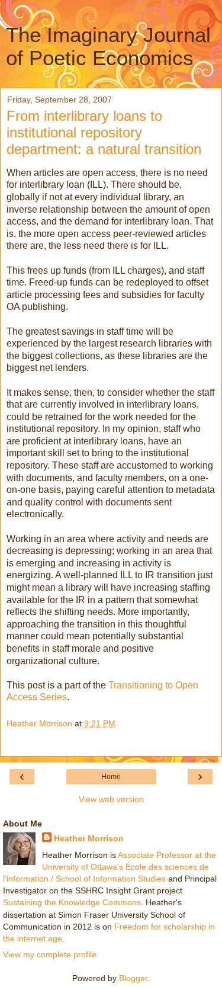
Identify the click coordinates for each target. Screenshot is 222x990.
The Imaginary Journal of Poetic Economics (108, 46)
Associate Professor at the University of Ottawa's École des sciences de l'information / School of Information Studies (109, 866)
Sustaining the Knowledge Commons (72, 902)
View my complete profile (49, 954)
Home (111, 777)
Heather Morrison (89, 838)
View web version (111, 799)
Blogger (133, 978)
